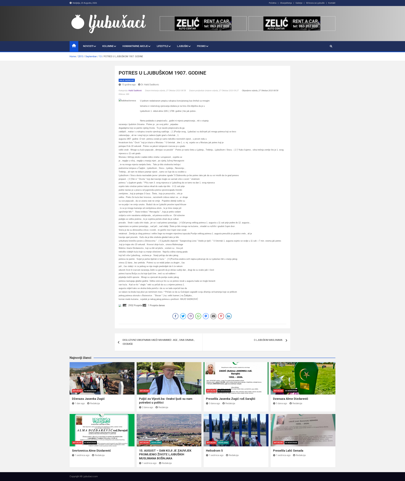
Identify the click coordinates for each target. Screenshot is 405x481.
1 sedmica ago (82, 455)
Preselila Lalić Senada (288, 450)
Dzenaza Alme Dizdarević (290, 399)
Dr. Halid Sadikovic (150, 84)
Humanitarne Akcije (135, 46)
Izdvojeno (156, 443)
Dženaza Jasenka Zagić (88, 399)
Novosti (88, 46)
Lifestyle (162, 46)
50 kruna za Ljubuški (315, 3)
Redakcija (95, 403)
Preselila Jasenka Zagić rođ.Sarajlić (230, 399)
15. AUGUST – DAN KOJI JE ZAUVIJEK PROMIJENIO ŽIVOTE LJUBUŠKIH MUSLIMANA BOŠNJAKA (165, 454)
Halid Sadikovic (135, 90)
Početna (272, 3)
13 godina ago (129, 84)
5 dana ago (281, 403)
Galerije (299, 3)
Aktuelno (77, 391)
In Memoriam (90, 391)
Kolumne (107, 46)
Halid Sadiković (126, 80)
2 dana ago (147, 407)
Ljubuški (182, 46)
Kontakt (331, 3)
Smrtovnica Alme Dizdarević (91, 450)
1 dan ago (80, 403)
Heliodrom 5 (214, 450)
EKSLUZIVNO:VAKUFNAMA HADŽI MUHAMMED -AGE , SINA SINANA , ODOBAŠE (159, 342)
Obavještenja (286, 3)
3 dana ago (214, 403)
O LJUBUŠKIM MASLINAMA (268, 340)
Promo (201, 46)
